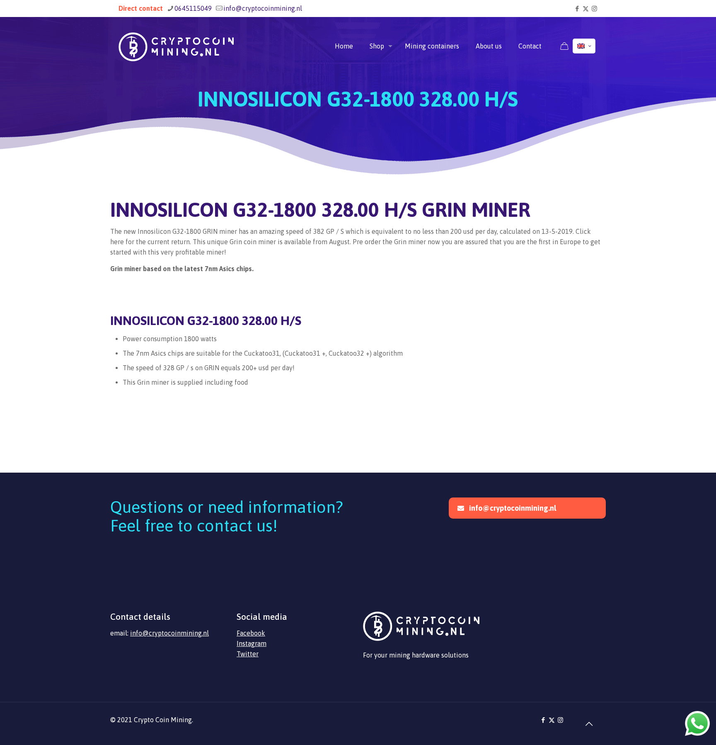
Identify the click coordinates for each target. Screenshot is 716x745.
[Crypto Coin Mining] (176, 46)
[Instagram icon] (594, 8)
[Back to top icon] (589, 724)
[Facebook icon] (577, 8)
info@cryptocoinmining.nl (262, 8)
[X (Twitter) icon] (586, 8)
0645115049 (193, 8)
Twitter (248, 654)
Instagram (251, 643)
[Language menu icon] (584, 46)
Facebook (251, 633)
